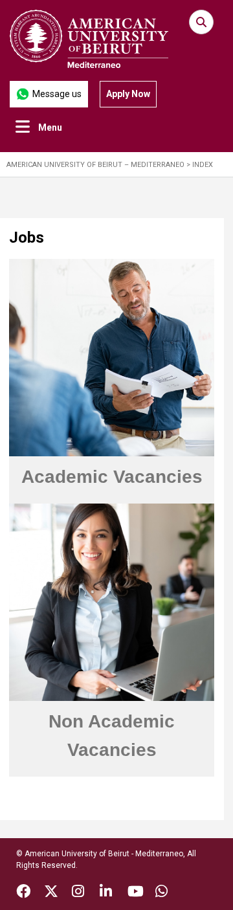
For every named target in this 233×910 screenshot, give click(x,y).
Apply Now (128, 94)
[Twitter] (51, 893)
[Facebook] (23, 893)
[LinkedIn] (106, 893)
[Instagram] (78, 893)
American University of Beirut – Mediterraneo (95, 165)
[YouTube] (136, 893)
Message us (57, 94)
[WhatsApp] (161, 893)
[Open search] (201, 22)
